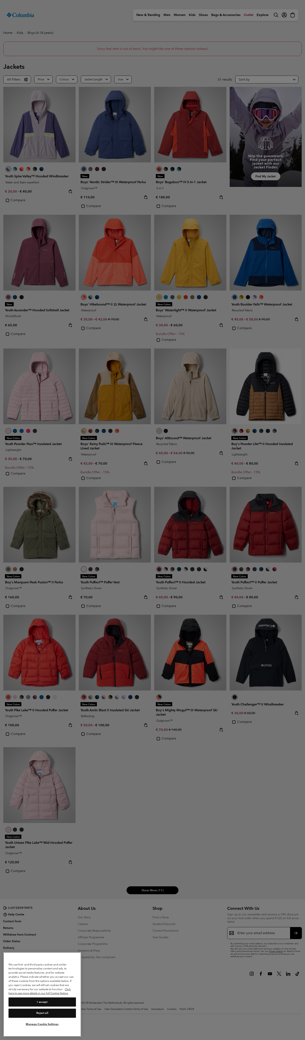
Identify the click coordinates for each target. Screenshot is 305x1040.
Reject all (42, 1013)
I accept (42, 1001)
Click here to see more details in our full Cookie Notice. (40, 991)
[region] (42, 994)
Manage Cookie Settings (42, 1024)
